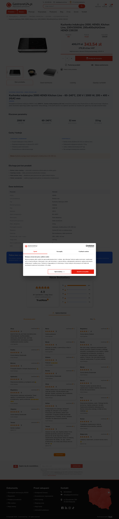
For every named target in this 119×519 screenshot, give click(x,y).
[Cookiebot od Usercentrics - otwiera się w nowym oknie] (87, 246)
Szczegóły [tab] (59, 251)
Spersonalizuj (58, 271)
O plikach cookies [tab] (84, 251)
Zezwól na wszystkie (82, 271)
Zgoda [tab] (35, 251)
